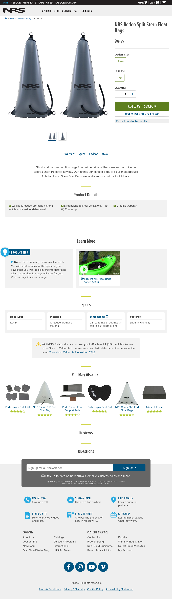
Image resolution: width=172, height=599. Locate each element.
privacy (92, 483)
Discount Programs (65, 541)
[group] (57, 76)
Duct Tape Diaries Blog (36, 550)
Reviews (93, 153)
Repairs (122, 537)
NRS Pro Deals (62, 550)
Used (49, 2)
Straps (39, 2)
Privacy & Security (74, 589)
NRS (6, 3)
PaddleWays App (66, 2)
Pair (119, 78)
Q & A (105, 153)
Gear (12, 18)
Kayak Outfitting (24, 18)
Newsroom (29, 546)
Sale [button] (76, 11)
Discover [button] (87, 11)
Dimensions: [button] (98, 317)
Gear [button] (56, 11)
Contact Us (93, 537)
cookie (99, 483)
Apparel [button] (46, 11)
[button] (99, 268)
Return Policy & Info (99, 550)
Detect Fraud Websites (131, 546)
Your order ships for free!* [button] (142, 114)
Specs (82, 153)
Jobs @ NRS (30, 541)
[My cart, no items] (165, 2)
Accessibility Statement (119, 589)
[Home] (6, 18)
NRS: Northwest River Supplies (14, 10)
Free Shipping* (96, 541)
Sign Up (128, 468)
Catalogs (59, 537)
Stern (120, 61)
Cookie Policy (95, 589)
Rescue (16, 2)
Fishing (28, 2)
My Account (125, 550)
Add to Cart (140, 106)
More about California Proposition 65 (72, 352)
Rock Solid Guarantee (100, 546)
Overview (69, 153)
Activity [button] (66, 11)
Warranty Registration (130, 541)
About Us (28, 537)
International (61, 546)
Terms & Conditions (50, 589)
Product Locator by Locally (131, 121)
